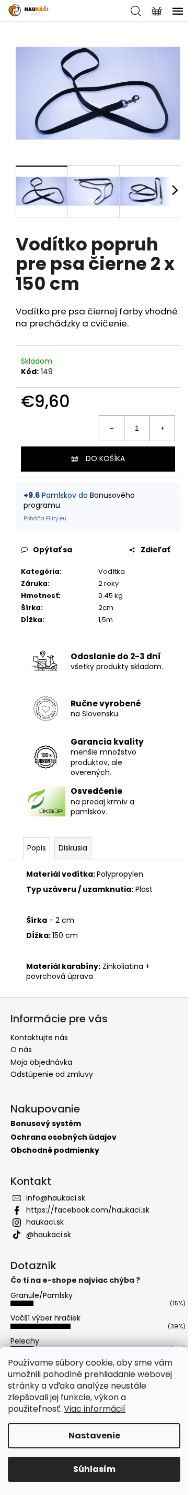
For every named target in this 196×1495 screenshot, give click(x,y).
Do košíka (105, 458)
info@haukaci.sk (55, 1198)
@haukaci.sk (48, 1234)
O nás (21, 1049)
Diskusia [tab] (73, 848)
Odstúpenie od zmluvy (51, 1074)
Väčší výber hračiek (45, 1318)
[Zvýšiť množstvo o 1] (162, 428)
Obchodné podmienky (54, 1150)
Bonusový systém (45, 1124)
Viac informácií (94, 1409)
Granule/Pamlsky (41, 1295)
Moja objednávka (41, 1062)
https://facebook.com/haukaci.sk (87, 1210)
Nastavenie (94, 1435)
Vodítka (111, 571)
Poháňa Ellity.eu (45, 518)
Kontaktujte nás (39, 1037)
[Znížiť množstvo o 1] (111, 428)
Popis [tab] (36, 848)
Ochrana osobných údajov (63, 1137)
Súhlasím (94, 1469)
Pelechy (24, 1341)
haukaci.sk (45, 1222)
